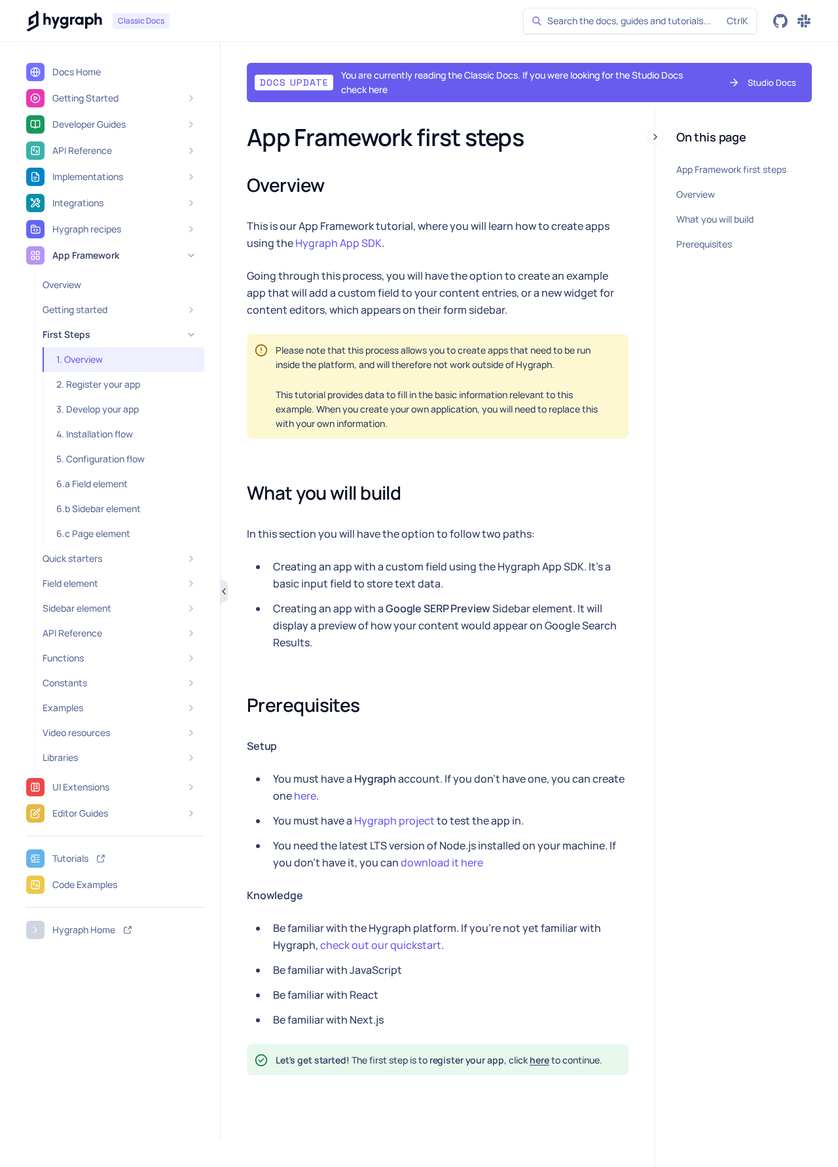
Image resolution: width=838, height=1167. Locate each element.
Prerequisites (704, 244)
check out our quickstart (380, 945)
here (305, 795)
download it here (442, 862)
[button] (497, 82)
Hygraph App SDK (338, 243)
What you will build (715, 219)
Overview (695, 194)
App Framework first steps (731, 169)
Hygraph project (394, 820)
